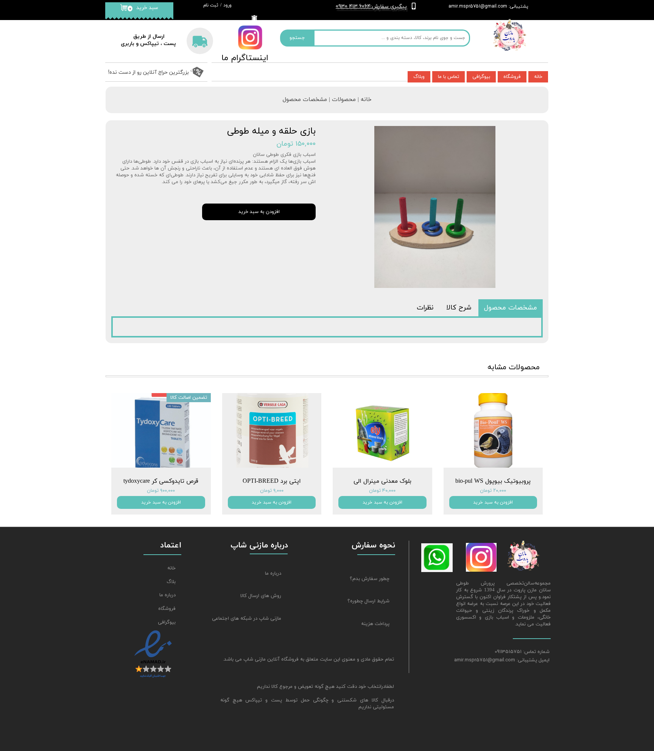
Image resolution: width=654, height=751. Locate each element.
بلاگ (171, 581)
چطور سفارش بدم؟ (369, 578)
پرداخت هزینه (375, 623)
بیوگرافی (481, 76)
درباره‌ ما (167, 595)
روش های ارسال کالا (260, 595)
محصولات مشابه (513, 367)
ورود (227, 5)
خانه (538, 76)
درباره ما (273, 573)
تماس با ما (448, 76)
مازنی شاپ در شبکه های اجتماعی (251, 618)
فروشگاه (512, 76)
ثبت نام (210, 5)
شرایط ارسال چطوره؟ (368, 601)
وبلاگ (419, 76)
